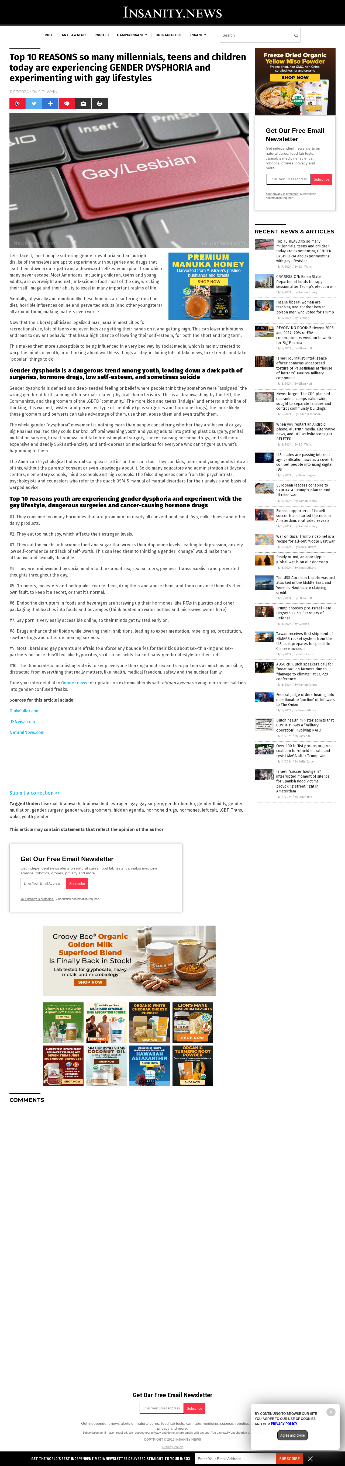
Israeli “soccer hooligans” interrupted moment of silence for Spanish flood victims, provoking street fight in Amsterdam (303, 781)
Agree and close (292, 1435)
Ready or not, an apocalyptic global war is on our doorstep (302, 559)
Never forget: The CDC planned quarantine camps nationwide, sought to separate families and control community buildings (303, 401)
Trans (236, 810)
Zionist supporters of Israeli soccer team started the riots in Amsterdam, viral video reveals (303, 516)
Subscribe (289, 1458)
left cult (209, 810)
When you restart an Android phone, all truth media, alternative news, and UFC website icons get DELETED (305, 431)
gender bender (180, 803)
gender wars (77, 810)
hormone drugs (161, 810)
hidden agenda (128, 810)
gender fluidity (211, 803)
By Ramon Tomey (306, 292)
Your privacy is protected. (37, 899)
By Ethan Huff (303, 348)
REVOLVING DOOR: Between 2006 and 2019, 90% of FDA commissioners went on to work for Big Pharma (305, 335)
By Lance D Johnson (308, 414)
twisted (101, 35)
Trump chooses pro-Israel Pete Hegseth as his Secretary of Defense (303, 613)
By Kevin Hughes (305, 475)
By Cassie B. (302, 318)
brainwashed (95, 803)
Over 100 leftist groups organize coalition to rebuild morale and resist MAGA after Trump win (304, 751)
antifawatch (73, 35)
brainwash (70, 803)
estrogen (120, 803)
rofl (49, 35)
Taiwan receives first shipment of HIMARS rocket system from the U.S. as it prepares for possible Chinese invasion (304, 641)
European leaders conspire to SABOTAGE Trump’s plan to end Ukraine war (303, 490)
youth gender (35, 816)
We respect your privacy (145, 1432)
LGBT (224, 810)
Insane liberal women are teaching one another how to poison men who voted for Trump (305, 307)
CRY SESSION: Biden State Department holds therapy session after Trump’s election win (306, 281)
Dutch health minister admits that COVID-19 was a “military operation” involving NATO (305, 725)
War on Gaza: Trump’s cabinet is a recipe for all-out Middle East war (305, 539)
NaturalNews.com (26, 732)
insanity (198, 35)
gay (134, 803)
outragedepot (169, 35)
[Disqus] (129, 1175)
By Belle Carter (305, 654)
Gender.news (74, 682)
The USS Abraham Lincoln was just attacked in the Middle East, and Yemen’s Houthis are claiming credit (305, 585)
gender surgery (47, 810)
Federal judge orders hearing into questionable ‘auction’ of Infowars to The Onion (305, 699)
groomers (101, 810)
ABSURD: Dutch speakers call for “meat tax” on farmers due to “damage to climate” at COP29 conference (304, 671)
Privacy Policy (172, 1447)
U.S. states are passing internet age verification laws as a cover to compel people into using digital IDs (305, 462)
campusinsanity (132, 35)
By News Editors (305, 547)
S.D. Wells (47, 91)
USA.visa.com (22, 721)
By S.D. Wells (303, 266)
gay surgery (151, 803)
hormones (189, 810)
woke (14, 816)
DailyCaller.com (24, 710)
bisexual (49, 803)
